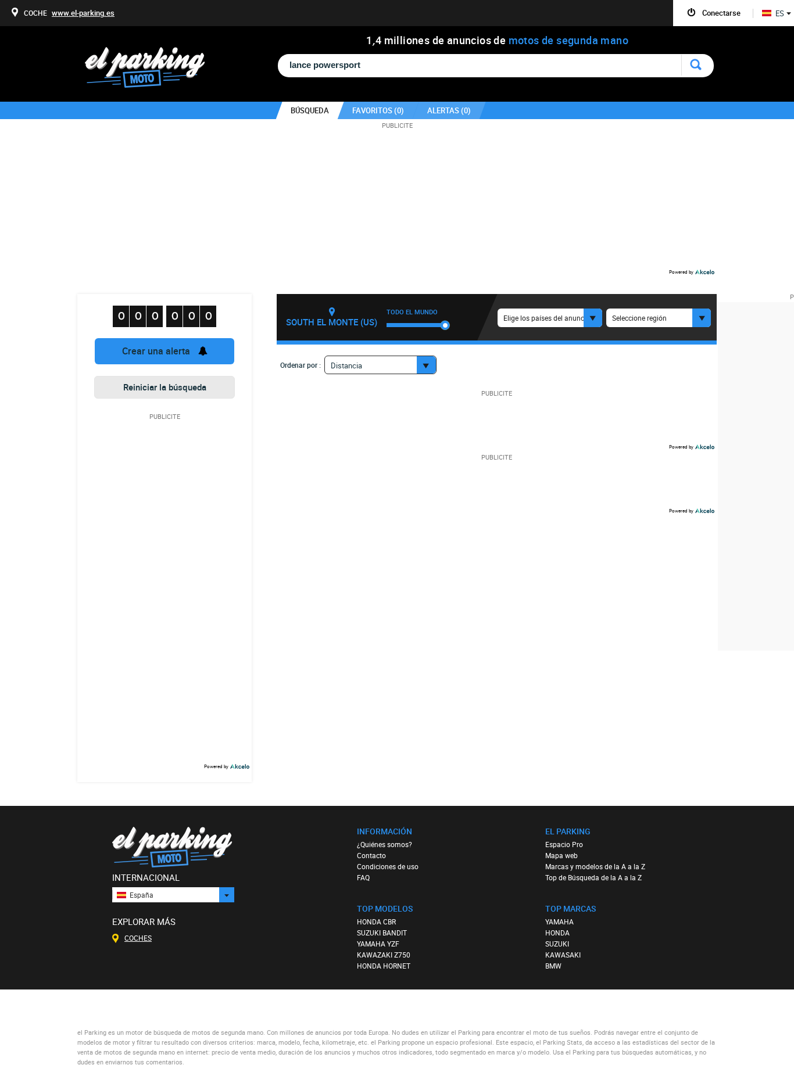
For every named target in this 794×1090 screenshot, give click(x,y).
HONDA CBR (376, 921)
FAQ (363, 877)
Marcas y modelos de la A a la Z (595, 866)
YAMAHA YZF (378, 943)
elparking (151, 68)
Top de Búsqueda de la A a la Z (593, 877)
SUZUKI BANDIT (382, 932)
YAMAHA (559, 921)
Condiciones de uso (388, 866)
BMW (553, 965)
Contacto (371, 855)
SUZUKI (557, 943)
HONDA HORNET (383, 965)
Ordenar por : (300, 365)
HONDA (557, 932)
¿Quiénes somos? (384, 844)
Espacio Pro (564, 844)
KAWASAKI (563, 954)
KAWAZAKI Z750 (383, 954)
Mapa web (561, 855)
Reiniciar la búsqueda (164, 387)
